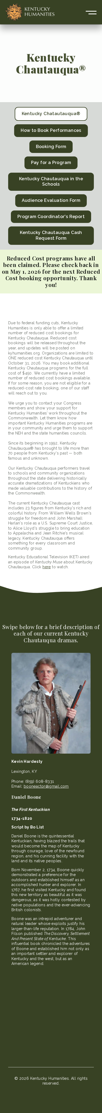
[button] (91, 12)
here (46, 567)
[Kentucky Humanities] (29, 12)
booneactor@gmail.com (46, 786)
